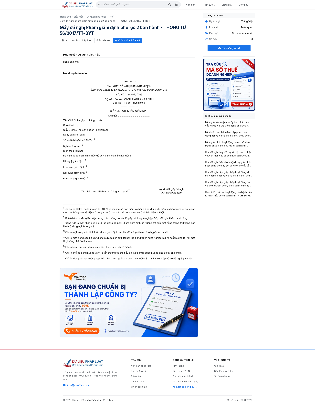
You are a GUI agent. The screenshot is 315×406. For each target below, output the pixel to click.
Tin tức (209, 4)
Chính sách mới (139, 386)
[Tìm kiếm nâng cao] (176, 4)
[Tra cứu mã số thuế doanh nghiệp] (229, 84)
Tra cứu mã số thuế (183, 376)
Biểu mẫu (227, 4)
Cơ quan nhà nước (96, 16)
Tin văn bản (137, 381)
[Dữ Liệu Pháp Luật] (83, 363)
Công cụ (244, 4)
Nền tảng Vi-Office (224, 371)
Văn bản (191, 4)
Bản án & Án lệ (139, 371)
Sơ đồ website (222, 376)
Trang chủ (65, 16)
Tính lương (178, 365)
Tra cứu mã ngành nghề (185, 381)
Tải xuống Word (231, 48)
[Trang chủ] (77, 4)
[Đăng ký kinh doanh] (129, 302)
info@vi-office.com (78, 385)
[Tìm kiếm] (169, 4)
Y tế (111, 16)
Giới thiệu (219, 365)
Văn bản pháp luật (141, 365)
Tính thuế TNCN (181, 371)
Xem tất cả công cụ (183, 386)
